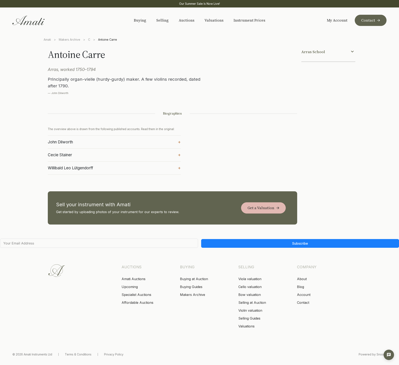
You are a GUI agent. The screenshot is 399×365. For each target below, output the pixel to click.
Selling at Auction (252, 302)
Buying (140, 20)
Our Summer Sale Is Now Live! (199, 3)
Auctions (186, 20)
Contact (368, 20)
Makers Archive (69, 39)
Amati (47, 39)
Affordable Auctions (137, 302)
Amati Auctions (133, 279)
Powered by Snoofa (373, 354)
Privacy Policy (113, 354)
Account (303, 295)
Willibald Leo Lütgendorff (114, 167)
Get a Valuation (261, 207)
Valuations (213, 20)
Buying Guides (191, 287)
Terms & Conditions (78, 354)
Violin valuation (250, 310)
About (302, 279)
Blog (300, 287)
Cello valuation (250, 287)
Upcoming (130, 287)
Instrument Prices (249, 20)
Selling (162, 20)
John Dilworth (114, 141)
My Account (337, 20)
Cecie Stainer (114, 154)
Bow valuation (249, 295)
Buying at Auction (194, 279)
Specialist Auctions (136, 295)
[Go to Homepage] (42, 20)
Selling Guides (249, 318)
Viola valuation (249, 279)
